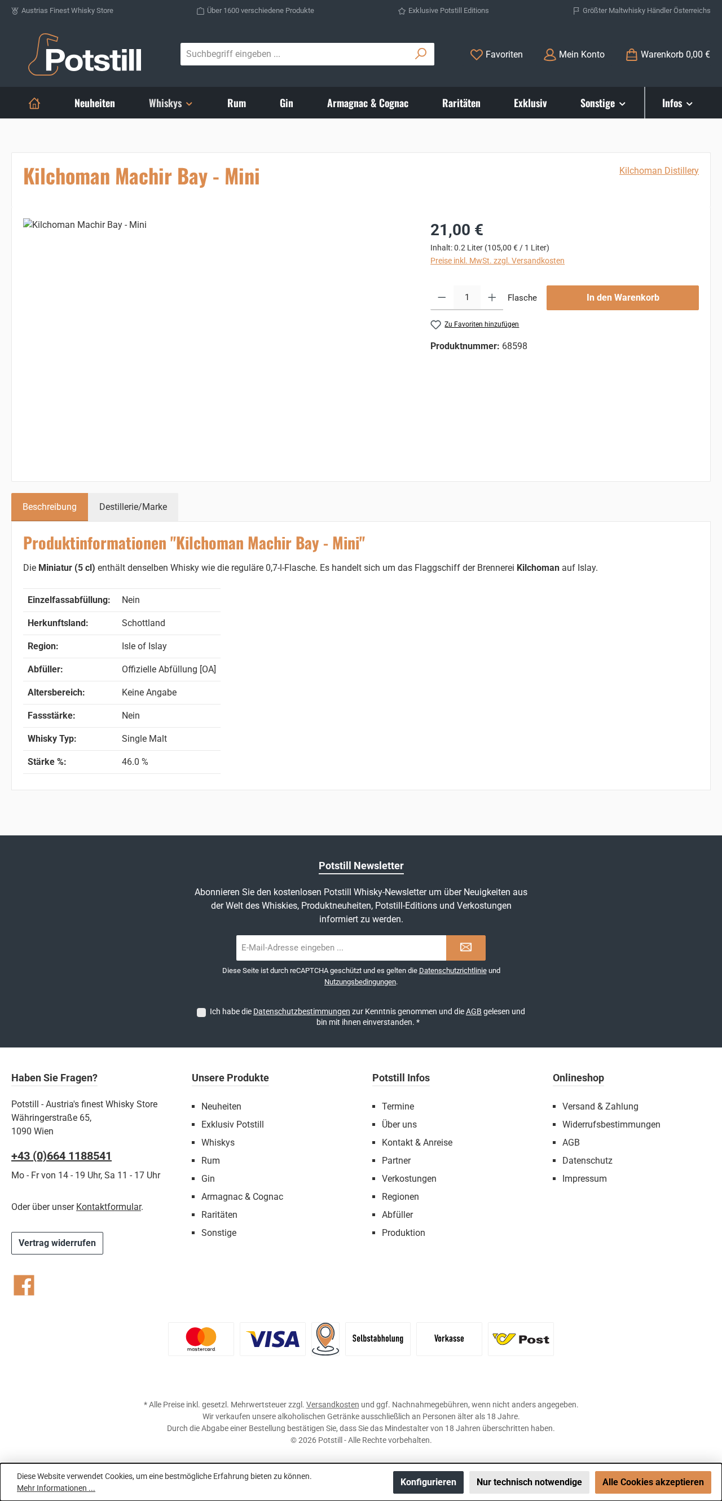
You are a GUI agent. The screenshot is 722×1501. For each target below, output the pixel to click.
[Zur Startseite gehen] (84, 54)
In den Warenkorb (623, 297)
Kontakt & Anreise (417, 1142)
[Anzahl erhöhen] (492, 297)
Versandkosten (332, 1404)
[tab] (49, 507)
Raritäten (219, 1214)
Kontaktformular (108, 1206)
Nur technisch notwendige (529, 1482)
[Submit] (466, 948)
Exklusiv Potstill (232, 1124)
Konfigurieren (428, 1482)
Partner (396, 1160)
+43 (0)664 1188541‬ (61, 1156)
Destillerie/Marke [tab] (133, 506)
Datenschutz (587, 1160)
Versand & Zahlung (600, 1106)
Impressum (584, 1178)
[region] (215, 339)
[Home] (34, 102)
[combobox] (294, 54)
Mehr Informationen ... (56, 1488)
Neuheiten (221, 1106)
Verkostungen (409, 1178)
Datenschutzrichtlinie (453, 970)
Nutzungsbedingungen (360, 982)
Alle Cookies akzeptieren (653, 1482)
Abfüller (397, 1214)
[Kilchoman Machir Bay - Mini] (215, 339)
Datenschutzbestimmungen (301, 1011)
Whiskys (218, 1142)
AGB (474, 1011)
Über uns (399, 1124)
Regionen (400, 1196)
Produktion (403, 1232)
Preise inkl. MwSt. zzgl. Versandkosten (497, 260)
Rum (210, 1160)
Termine (398, 1106)
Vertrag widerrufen (57, 1243)
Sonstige (218, 1232)
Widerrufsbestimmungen (611, 1124)
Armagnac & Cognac (242, 1196)
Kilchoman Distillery (659, 170)
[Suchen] (421, 54)
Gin (208, 1178)
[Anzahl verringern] (442, 297)
